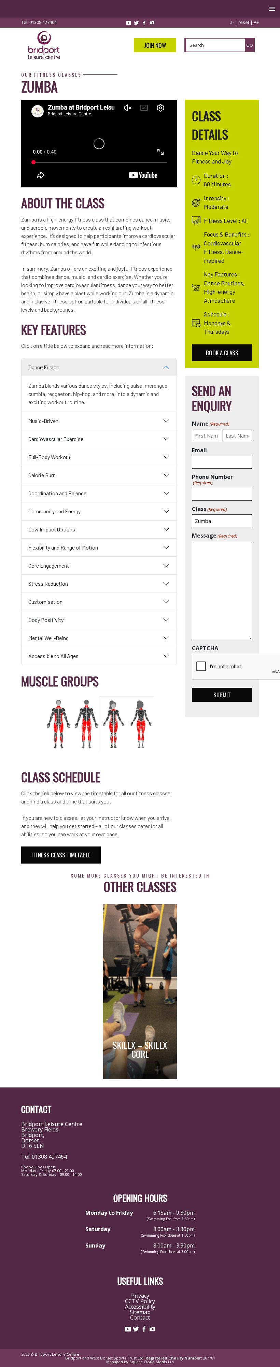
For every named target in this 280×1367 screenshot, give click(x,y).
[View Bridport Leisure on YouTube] (128, 23)
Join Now (155, 45)
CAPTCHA (205, 648)
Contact (140, 1317)
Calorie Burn (42, 475)
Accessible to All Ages (53, 656)
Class (209, 509)
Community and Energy (54, 511)
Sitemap (140, 1312)
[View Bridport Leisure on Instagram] (152, 23)
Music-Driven (43, 420)
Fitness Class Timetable (60, 855)
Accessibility (140, 1306)
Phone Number (212, 479)
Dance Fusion (43, 367)
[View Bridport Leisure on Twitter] (136, 23)
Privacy (140, 1295)
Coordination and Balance (57, 493)
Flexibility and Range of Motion (63, 547)
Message (214, 535)
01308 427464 (43, 22)
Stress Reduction (48, 583)
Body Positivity (46, 619)
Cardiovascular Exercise (55, 439)
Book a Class (222, 352)
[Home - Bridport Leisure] (44, 60)
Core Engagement (48, 565)
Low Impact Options (51, 529)
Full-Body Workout (49, 457)
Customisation (45, 601)
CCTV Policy (140, 1301)
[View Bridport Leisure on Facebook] (144, 23)
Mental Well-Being (48, 638)
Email (199, 450)
